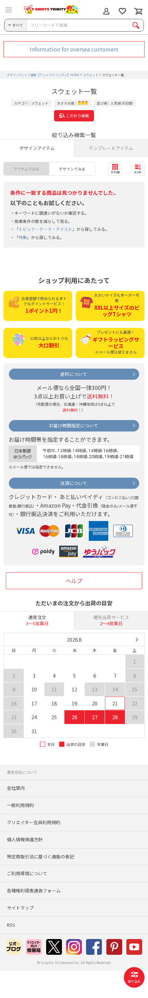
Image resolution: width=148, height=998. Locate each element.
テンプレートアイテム (111, 148)
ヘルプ (74, 581)
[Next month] (136, 639)
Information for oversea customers (74, 49)
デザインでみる (72, 168)
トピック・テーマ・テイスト (45, 229)
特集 (23, 237)
